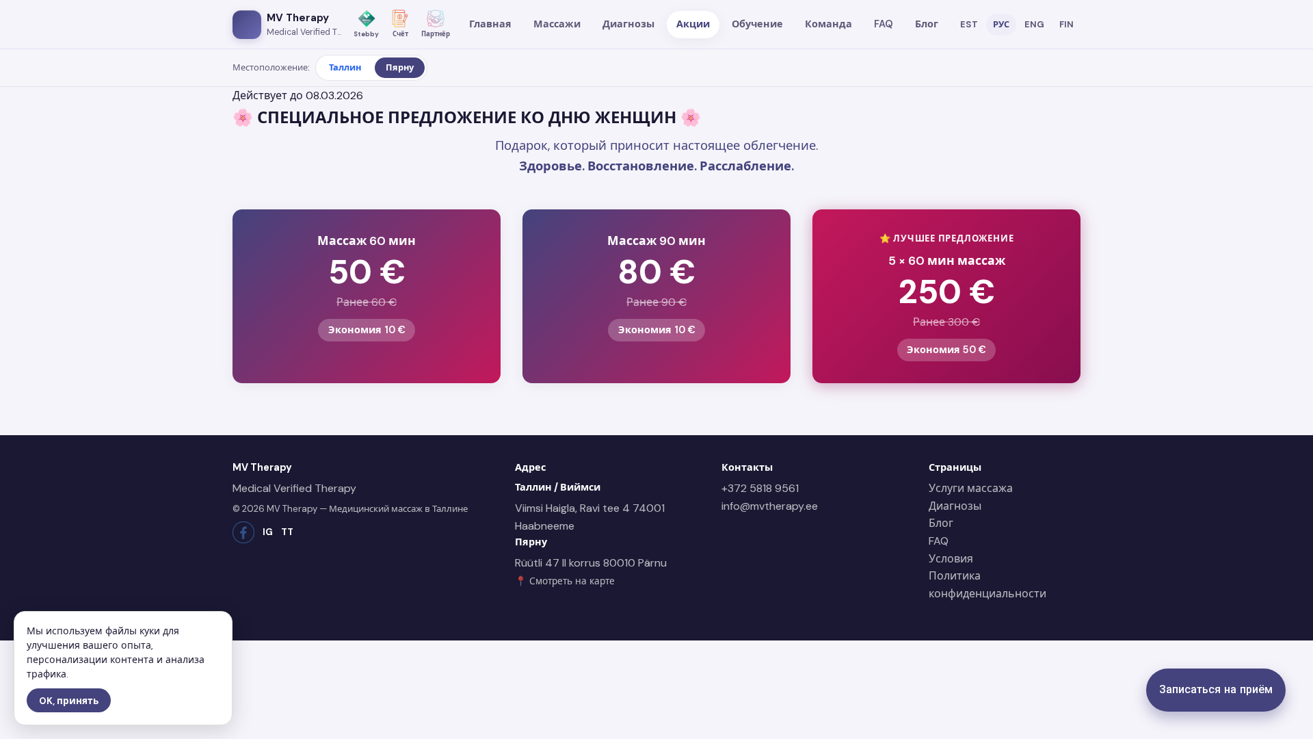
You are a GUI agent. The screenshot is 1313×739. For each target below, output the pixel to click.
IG (268, 532)
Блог (926, 24)
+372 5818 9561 (760, 488)
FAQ (883, 24)
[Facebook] (243, 532)
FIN (1066, 24)
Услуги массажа (971, 488)
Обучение (757, 24)
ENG (1034, 24)
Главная (490, 24)
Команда (828, 24)
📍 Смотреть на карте (565, 581)
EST (969, 24)
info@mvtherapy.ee (769, 506)
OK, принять (68, 701)
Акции (693, 24)
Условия (951, 559)
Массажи (557, 24)
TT (287, 532)
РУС (1001, 24)
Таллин (345, 67)
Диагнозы (628, 24)
